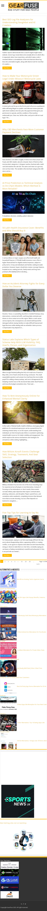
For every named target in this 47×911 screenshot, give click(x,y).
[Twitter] (25, 904)
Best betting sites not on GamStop (13, 823)
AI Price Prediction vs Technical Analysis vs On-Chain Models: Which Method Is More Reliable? (22, 186)
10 (21, 561)
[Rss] (21, 904)
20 (25, 561)
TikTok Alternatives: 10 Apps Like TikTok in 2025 (32, 741)
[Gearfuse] (23, 6)
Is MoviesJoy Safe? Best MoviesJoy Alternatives (31, 615)
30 (29, 561)
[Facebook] (23, 904)
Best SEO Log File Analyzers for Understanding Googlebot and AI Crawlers (18, 22)
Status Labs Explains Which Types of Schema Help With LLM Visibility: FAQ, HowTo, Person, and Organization (21, 342)
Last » (38, 564)
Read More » (7, 68)
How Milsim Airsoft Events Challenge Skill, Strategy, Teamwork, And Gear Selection (20, 454)
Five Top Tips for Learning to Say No (20, 512)
